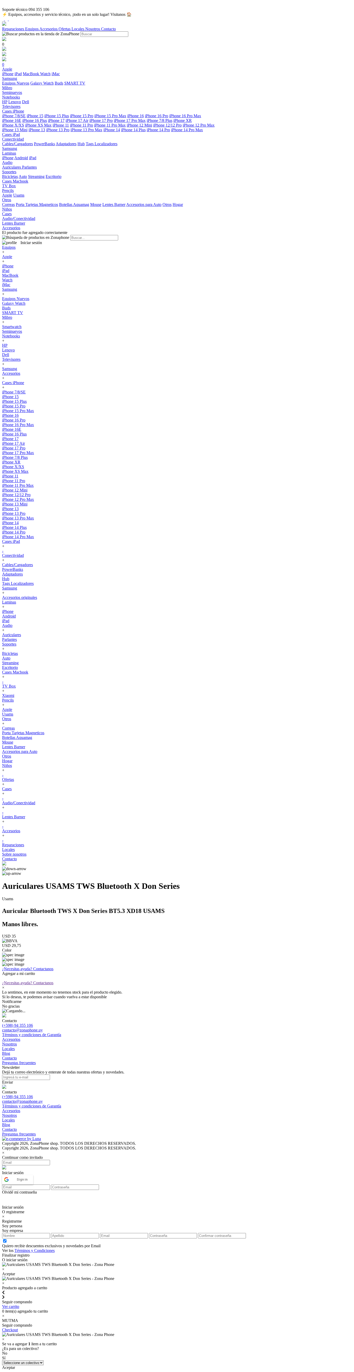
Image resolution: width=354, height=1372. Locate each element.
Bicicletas (10, 176)
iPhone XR (182, 120)
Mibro (7, 317)
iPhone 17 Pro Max (130, 120)
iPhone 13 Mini (14, 130)
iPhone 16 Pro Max (185, 116)
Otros (167, 204)
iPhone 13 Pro (57, 130)
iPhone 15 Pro (81, 116)
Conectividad (13, 555)
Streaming (36, 176)
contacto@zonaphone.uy (22, 1030)
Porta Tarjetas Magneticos (37, 204)
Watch (45, 74)
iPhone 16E (11, 120)
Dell (25, 102)
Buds (59, 83)
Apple (7, 195)
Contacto (108, 29)
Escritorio (53, 176)
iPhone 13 (37, 130)
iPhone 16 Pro (156, 116)
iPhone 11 (61, 125)
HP (4, 102)
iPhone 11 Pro (81, 125)
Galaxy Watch (42, 83)
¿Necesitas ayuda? (27, 969)
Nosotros (93, 29)
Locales (78, 29)
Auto (23, 176)
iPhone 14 (111, 130)
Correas (8, 204)
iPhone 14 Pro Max (187, 130)
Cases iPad (11, 541)
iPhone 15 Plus (56, 116)
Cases (7, 789)
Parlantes (29, 167)
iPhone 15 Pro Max (110, 116)
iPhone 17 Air (77, 120)
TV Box (9, 686)
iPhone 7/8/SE (14, 116)
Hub (81, 144)
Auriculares (12, 167)
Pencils (8, 700)
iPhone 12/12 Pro (167, 125)
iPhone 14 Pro (158, 130)
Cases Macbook (15, 672)
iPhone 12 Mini (139, 125)
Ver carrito (10, 1306)
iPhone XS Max (38, 125)
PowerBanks (44, 144)
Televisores (11, 359)
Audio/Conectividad (18, 803)
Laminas (9, 602)
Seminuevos (12, 331)
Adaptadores (66, 144)
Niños (7, 765)
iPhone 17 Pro (101, 120)
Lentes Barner (113, 204)
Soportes (9, 644)
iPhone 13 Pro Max (86, 130)
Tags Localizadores (101, 144)
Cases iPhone (13, 382)
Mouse (95, 204)
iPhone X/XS (13, 125)
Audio (7, 625)
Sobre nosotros (14, 854)
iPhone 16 (135, 116)
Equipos (32, 29)
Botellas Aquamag (74, 204)
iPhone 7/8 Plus (159, 120)
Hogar (178, 204)
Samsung (9, 289)
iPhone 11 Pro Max (110, 125)
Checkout (10, 1330)
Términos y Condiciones (35, 1250)
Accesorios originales (19, 597)
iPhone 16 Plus (34, 120)
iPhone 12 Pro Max (199, 125)
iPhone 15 (35, 116)
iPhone (7, 74)
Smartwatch (12, 326)
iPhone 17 (56, 120)
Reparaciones (13, 29)
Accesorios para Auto (143, 204)
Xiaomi (8, 695)
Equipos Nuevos (15, 83)
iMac (56, 74)
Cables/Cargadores (17, 144)
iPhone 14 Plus (133, 130)
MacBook (31, 74)
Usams (18, 195)
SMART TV (74, 83)
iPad (18, 74)
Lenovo (14, 102)
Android (21, 158)
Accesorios (49, 29)
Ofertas (65, 29)
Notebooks (11, 336)
